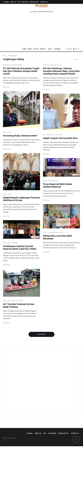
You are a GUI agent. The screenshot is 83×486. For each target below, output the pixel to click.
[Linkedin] (76, 49)
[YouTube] (73, 49)
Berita (5, 194)
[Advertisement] (41, 31)
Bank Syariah (6, 65)
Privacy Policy (34, 2)
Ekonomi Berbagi (12, 242)
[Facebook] (66, 49)
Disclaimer (24, 2)
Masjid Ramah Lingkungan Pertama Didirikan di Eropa (21, 198)
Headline (20, 300)
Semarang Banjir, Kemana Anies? (20, 135)
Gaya (49, 49)
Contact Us (44, 2)
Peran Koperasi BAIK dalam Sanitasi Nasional (57, 185)
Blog (4, 132)
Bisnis (30, 49)
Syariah (42, 49)
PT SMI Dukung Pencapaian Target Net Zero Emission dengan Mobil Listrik (21, 71)
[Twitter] (69, 49)
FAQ (19, 2)
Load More (41, 334)
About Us (13, 2)
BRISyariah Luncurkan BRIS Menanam (57, 237)
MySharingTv (50, 134)
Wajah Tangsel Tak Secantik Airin (60, 138)
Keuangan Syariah (16, 65)
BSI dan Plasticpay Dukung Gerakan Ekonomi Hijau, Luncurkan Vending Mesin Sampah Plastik (61, 71)
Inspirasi (58, 49)
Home (24, 49)
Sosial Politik (58, 134)
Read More (6, 87)
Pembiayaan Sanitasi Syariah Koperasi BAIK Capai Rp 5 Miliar (20, 247)
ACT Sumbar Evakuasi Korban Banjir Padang (18, 305)
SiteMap (6, 2)
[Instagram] (71, 49)
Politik (35, 49)
